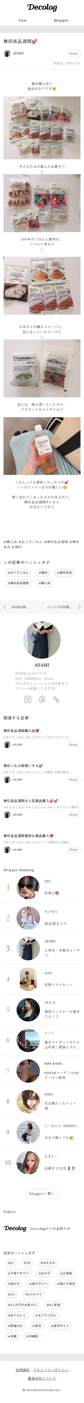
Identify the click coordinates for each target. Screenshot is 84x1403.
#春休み (53, 842)
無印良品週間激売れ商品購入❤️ (29, 836)
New (23, 20)
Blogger (61, 20)
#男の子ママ (38, 1284)
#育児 (36, 1326)
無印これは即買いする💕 (23, 766)
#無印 (43, 572)
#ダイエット (34, 772)
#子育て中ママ (18, 1273)
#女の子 (45, 1273)
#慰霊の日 (15, 1326)
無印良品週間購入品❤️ (22, 731)
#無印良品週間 (18, 583)
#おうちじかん (35, 807)
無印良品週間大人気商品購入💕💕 (31, 801)
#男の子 (14, 1284)
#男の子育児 (66, 1284)
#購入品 (45, 583)
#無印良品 (64, 572)
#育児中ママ (60, 1326)
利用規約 (23, 1370)
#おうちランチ (57, 737)
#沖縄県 (32, 1336)
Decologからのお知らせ (50, 1228)
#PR (27, 1263)
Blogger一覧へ (42, 1193)
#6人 (11, 1294)
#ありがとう (17, 1315)
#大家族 (66, 1273)
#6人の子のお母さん (22, 1305)
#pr (11, 1263)
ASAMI (42, 665)
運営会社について (42, 1378)
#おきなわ (48, 1263)
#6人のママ (33, 1294)
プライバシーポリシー (50, 1370)
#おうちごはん (18, 572)
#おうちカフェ (35, 737)
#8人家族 (53, 1305)
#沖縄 (12, 1336)
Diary (73, 53)
